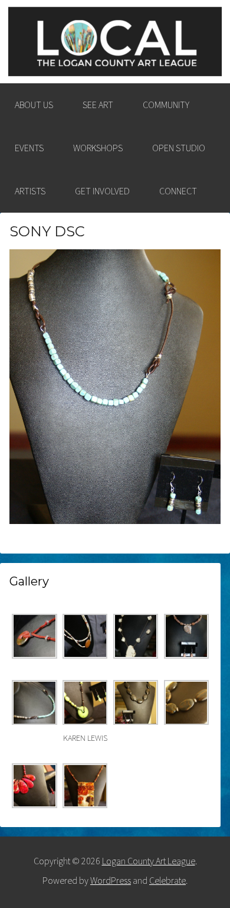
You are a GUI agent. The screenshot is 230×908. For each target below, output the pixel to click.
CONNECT (178, 191)
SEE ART (98, 104)
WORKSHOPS (98, 148)
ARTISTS (30, 191)
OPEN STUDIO (178, 148)
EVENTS (29, 148)
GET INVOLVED (102, 191)
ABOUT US (34, 104)
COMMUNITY (166, 104)
